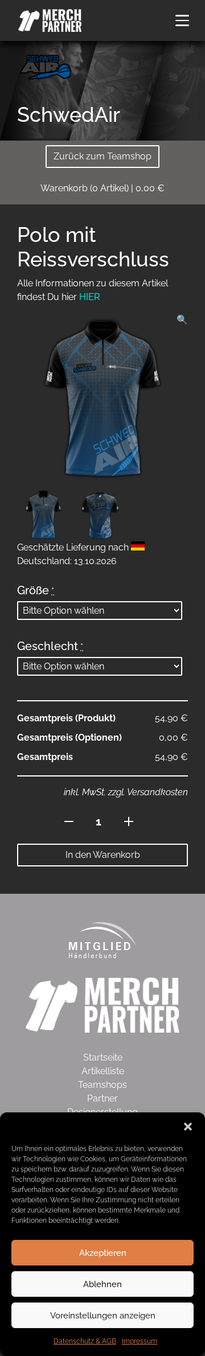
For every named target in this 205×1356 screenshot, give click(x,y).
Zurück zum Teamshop (102, 156)
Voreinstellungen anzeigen (102, 1315)
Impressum (139, 1341)
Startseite (102, 1057)
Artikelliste (102, 1071)
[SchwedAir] (45, 66)
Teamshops (102, 1084)
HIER (89, 296)
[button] (188, 1126)
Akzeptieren (102, 1253)
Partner (102, 1098)
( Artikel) (102, 188)
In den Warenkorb (102, 854)
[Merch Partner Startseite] (102, 1004)
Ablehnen (102, 1284)
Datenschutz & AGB (85, 1341)
